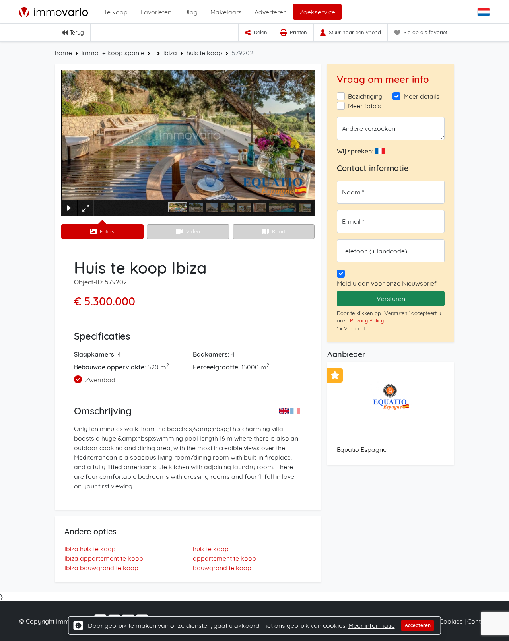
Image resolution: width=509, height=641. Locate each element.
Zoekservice (317, 12)
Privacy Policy (367, 320)
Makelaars (226, 12)
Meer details (421, 96)
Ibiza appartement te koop (103, 558)
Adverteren (270, 12)
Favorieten (155, 12)
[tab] (102, 231)
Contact (478, 621)
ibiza (170, 53)
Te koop (116, 12)
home (63, 53)
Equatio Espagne (362, 449)
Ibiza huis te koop (90, 549)
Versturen (391, 299)
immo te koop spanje (113, 53)
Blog (191, 12)
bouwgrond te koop (222, 568)
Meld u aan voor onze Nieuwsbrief (387, 283)
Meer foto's (364, 106)
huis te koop (204, 53)
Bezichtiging (365, 96)
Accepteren (418, 625)
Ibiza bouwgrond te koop (101, 568)
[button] (484, 12)
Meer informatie (371, 625)
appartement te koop (224, 558)
